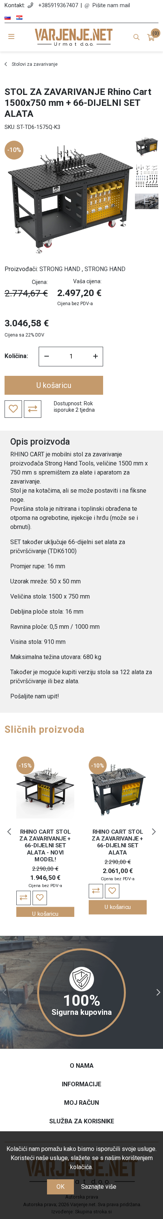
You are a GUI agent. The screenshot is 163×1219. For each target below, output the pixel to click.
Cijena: (40, 282)
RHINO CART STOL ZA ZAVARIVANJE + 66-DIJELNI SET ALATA (118, 842)
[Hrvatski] (19, 17)
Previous (9, 832)
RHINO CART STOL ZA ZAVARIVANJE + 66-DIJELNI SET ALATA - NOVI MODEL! (45, 845)
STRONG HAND (59, 269)
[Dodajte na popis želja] (40, 898)
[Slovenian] (8, 17)
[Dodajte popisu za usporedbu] (23, 898)
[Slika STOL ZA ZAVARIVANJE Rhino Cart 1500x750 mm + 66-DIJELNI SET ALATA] (146, 146)
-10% (14, 150)
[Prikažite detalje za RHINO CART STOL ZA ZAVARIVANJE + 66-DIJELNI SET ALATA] (118, 789)
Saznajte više (98, 1186)
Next (154, 832)
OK (60, 1186)
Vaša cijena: (87, 281)
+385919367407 (58, 5)
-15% (25, 765)
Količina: (16, 356)
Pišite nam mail (111, 5)
